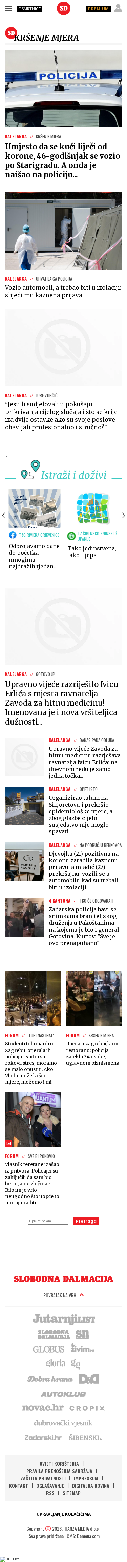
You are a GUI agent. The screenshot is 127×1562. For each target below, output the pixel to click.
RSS (50, 1492)
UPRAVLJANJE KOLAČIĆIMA (64, 1514)
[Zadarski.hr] (43, 1437)
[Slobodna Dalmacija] (63, 8)
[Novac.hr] (43, 1407)
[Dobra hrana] (50, 1378)
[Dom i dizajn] (89, 1378)
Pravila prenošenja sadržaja (59, 1470)
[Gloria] (55, 1363)
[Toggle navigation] (8, 8)
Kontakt (18, 1485)
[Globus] (49, 1348)
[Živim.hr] (82, 1348)
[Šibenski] (85, 1437)
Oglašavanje (50, 1485)
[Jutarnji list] (64, 1319)
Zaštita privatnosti (43, 1478)
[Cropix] (86, 1407)
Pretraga (86, 1221)
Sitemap (72, 1492)
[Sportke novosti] (82, 1334)
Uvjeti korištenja (59, 1463)
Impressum (86, 1478)
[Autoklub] (63, 1393)
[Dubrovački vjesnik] (63, 1422)
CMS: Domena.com (83, 1535)
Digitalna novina (90, 1485)
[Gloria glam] (76, 1363)
